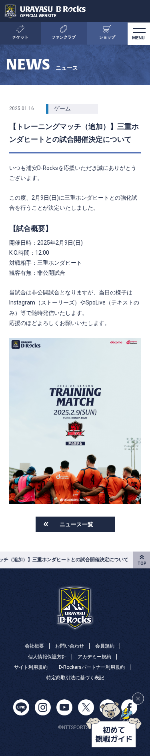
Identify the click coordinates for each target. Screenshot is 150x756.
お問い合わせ (69, 646)
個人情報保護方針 (47, 657)
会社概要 (34, 646)
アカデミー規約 (94, 657)
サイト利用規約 (31, 667)
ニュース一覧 (76, 524)
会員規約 (104, 646)
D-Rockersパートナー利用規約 (92, 667)
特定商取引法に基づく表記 (75, 677)
